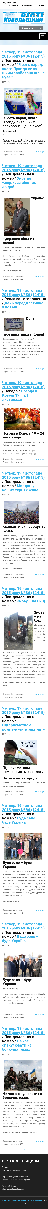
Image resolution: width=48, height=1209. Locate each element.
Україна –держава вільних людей (19, 182)
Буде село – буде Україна (20, 820)
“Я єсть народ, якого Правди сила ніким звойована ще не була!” (23, 70)
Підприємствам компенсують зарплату (23, 727)
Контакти (28, 6)
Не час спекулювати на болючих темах (17, 1045)
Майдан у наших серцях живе (20, 488)
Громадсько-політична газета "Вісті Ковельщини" (22, 1200)
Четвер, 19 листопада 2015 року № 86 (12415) (23, 54)
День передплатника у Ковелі (22, 305)
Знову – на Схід (31, 601)
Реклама (41, 6)
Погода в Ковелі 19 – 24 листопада (19, 395)
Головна (14, 6)
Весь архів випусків (32, 28)
